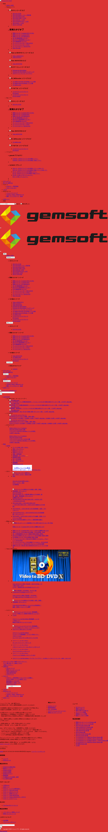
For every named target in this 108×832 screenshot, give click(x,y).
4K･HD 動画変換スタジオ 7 (20, 38)
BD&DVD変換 (7, 772)
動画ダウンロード (18, 450)
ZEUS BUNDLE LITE (19, 16)
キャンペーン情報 (81, 712)
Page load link (3, 831)
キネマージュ (10, 674)
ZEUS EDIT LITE (18, 23)
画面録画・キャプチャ (20, 455)
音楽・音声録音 (17, 454)
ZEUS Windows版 (80, 732)
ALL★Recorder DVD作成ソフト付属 (23, 83)
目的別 (8, 445)
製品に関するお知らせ (82, 710)
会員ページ (6, 199)
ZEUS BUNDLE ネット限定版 (22, 15)
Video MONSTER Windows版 (84, 729)
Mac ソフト (9, 322)
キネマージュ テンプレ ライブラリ (22, 73)
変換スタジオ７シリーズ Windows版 (86, 722)
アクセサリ (9, 362)
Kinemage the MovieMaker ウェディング (23, 72)
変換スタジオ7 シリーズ (13, 670)
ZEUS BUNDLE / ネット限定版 (21, 265)
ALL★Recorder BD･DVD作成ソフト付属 (24, 81)
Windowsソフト (10, 257)
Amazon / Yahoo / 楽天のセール (14, 384)
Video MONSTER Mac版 (82, 730)
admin (1, 751)
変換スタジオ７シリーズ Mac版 (84, 724)
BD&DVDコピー (8, 773)
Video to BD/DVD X (18, 56)
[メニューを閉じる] (0, 251)
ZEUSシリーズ (10, 668)
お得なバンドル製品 (22, 468)
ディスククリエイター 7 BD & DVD (23, 43)
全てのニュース (80, 707)
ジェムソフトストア (12, 193)
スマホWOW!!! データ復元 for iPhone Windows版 (89, 737)
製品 (5, 253)
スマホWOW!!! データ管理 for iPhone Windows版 (89, 739)
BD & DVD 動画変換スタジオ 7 (21, 40)
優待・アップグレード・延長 (14, 196)
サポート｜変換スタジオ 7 (10, 793)
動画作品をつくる (18, 464)
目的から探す (10, 5)
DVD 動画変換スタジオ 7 (20, 41)
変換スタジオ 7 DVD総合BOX (21, 36)
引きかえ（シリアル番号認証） (12, 788)
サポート (6, 374)
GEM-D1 (15, 369)
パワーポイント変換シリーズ (11, 812)
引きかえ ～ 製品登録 (12, 186)
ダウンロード (7, 181)
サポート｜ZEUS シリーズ (10, 792)
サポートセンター (11, 188)
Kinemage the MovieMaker (19, 70)
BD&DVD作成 (7, 770)
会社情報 (5, 820)
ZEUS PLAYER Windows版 (83, 734)
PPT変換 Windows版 (81, 744)
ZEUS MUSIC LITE (19, 20)
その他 (78, 745)
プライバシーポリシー (9, 822)
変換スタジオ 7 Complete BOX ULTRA (23, 33)
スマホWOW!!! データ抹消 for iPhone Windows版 (89, 742)
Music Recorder (17, 48)
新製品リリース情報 (81, 714)
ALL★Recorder (17, 85)
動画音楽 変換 (17, 457)
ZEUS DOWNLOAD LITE (21, 21)
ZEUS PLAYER (17, 13)
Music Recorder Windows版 (83, 725)
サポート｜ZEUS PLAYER (10, 790)
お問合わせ (6, 785)
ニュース (34, 751)
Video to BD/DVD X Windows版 (84, 727)
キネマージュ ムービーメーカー (57, 711)
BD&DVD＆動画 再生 (9, 767)
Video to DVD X (17, 57)
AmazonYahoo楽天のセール (15, 194)
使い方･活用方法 (8, 183)
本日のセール (7, 381)
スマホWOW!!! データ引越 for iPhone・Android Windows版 (92, 740)
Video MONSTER (17, 64)
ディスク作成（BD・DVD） (21, 447)
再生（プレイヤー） (18, 449)
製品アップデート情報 (82, 715)
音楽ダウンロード (18, 452)
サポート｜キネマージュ (10, 798)
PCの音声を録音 (7, 778)
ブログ (5, 189)
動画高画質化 (52, 707)
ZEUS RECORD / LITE (19, 268)
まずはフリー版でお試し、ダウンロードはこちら (26, 470)
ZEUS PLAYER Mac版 (82, 735)
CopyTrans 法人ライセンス (10, 805)
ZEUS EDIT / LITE (18, 273)
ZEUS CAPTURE (17, 24)
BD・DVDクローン (18, 460)
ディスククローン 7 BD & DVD (21, 46)
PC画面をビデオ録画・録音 (11, 777)
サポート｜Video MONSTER (11, 795)
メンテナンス (41, 751)
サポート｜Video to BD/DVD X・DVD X (14, 797)
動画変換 (5, 775)
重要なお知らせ (80, 709)
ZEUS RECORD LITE (19, 18)
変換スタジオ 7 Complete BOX (21, 35)
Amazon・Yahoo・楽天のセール (15, 694)
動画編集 (15, 462)
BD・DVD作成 (52, 709)
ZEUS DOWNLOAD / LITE (20, 271)
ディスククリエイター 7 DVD (21, 45)
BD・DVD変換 (17, 459)
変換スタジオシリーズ (9, 813)
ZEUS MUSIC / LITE (18, 270)
